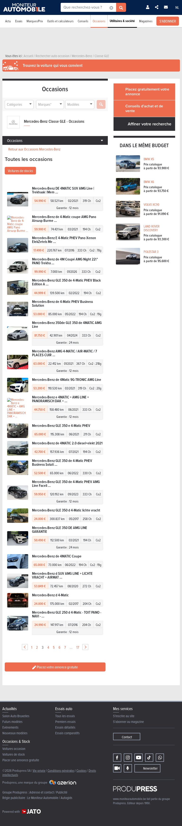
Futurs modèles (12, 721)
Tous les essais (65, 715)
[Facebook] (117, 757)
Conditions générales (61, 770)
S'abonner (167, 21)
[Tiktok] (149, 757)
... (71, 647)
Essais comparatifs (67, 732)
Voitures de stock (13, 754)
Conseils (83, 21)
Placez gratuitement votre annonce (147, 92)
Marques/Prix (35, 21)
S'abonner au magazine (128, 721)
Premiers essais (65, 721)
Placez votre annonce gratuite (57, 667)
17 (77, 647)
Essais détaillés (65, 727)
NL (177, 7)
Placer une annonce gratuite (20, 760)
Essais (18, 21)
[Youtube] (138, 757)
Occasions (99, 21)
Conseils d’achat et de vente (144, 108)
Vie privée (39, 770)
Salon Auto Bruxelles (15, 715)
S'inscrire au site (123, 715)
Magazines (145, 21)
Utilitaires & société (122, 20)
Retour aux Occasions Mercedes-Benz (34, 149)
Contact (127, 737)
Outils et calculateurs (60, 21)
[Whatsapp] (160, 757)
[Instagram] (128, 757)
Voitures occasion (13, 748)
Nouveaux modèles (14, 732)
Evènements (10, 727)
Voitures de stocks (20, 170)
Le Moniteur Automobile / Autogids (49, 797)
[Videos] (117, 768)
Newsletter (150, 768)
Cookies (81, 770)
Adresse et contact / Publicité (48, 792)
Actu (8, 21)
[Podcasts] (128, 768)
